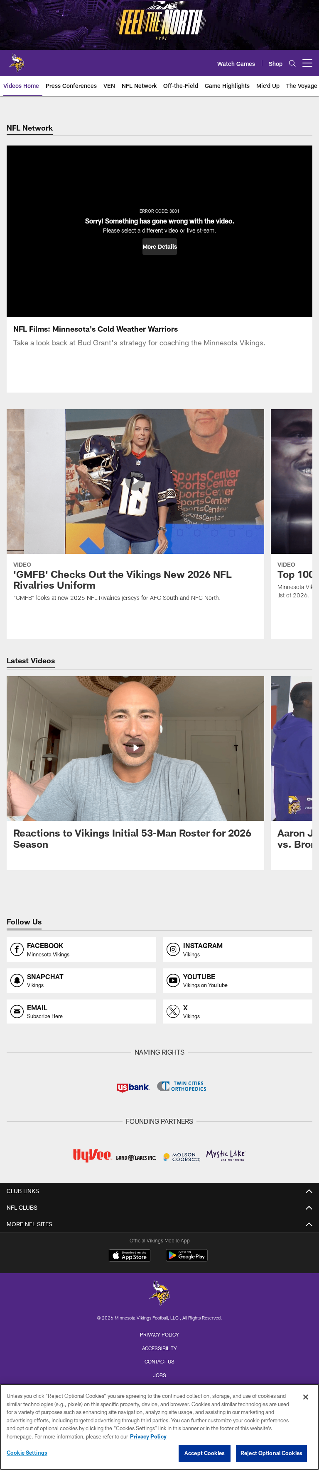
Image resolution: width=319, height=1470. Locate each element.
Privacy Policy (159, 1334)
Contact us (159, 1361)
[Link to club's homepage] (17, 59)
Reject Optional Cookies (271, 1453)
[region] (159, 1427)
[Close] (306, 1397)
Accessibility (159, 1348)
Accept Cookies (204, 1453)
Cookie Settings (27, 1452)
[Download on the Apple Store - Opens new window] (130, 1256)
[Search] (292, 63)
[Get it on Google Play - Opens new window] (187, 1259)
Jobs (159, 1375)
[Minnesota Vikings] (159, 1294)
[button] (159, 246)
